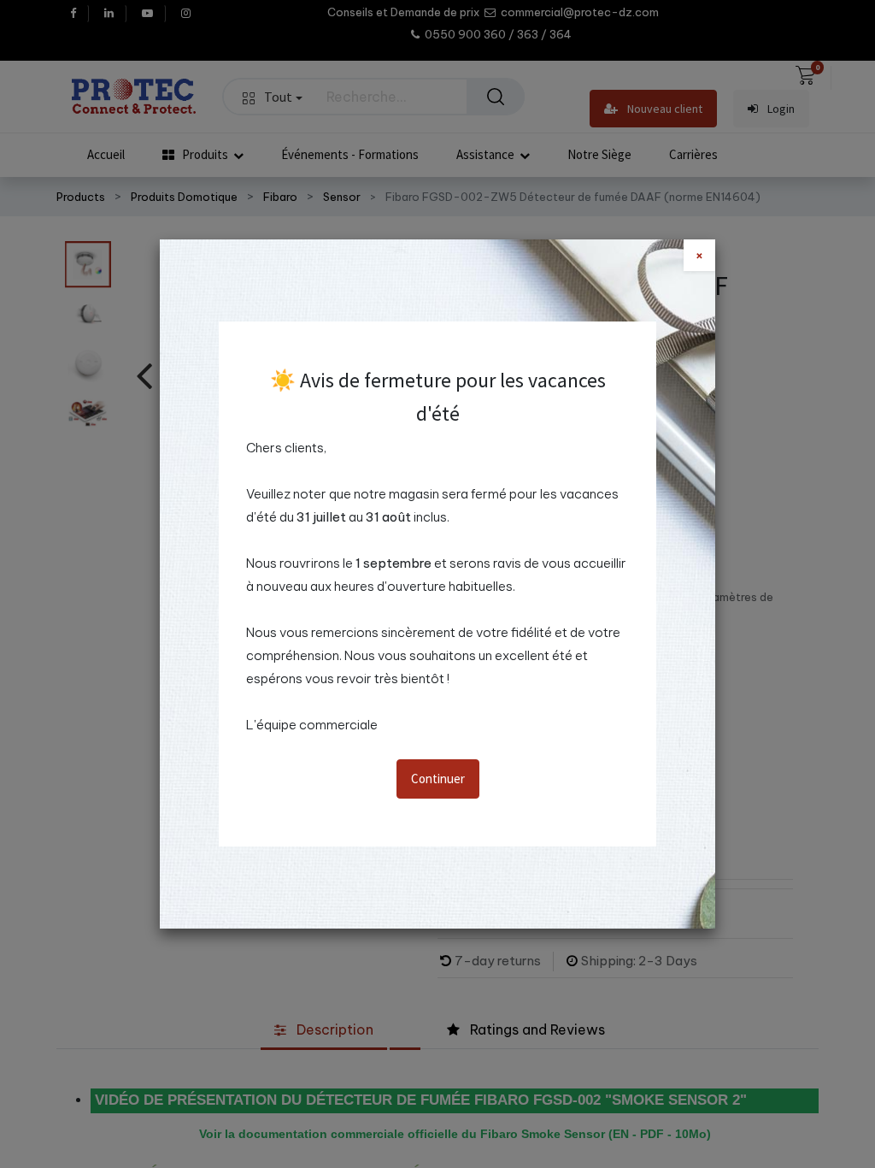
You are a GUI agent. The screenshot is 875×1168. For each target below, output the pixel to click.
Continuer (438, 778)
